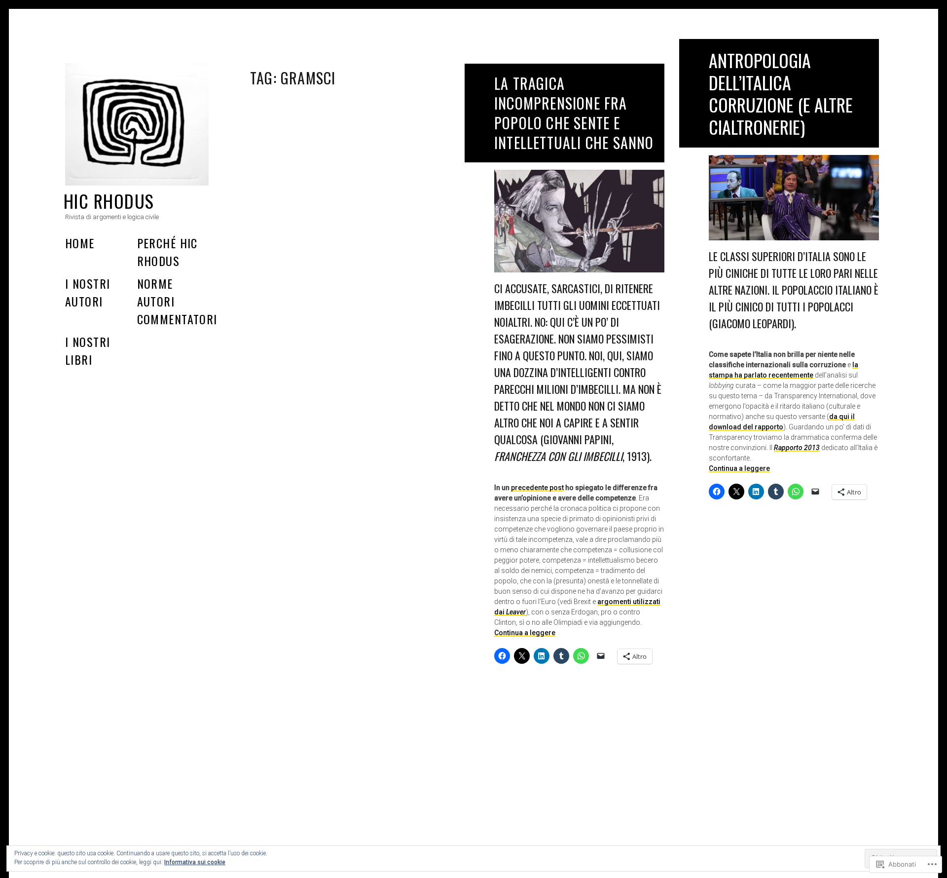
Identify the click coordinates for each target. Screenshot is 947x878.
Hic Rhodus (109, 201)
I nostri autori (87, 292)
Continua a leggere (524, 633)
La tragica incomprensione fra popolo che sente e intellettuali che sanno (574, 112)
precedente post (537, 488)
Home (80, 243)
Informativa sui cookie (194, 862)
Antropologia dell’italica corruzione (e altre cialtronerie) (781, 93)
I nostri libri (87, 350)
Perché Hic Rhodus (167, 251)
